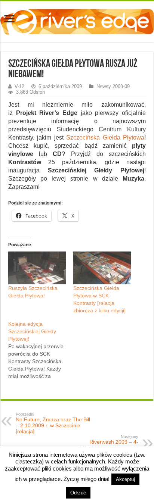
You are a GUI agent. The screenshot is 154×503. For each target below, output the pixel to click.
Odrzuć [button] (78, 493)
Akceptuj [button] (125, 479)
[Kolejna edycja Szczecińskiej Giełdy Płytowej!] (40, 350)
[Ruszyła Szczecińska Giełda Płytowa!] (37, 267)
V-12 (19, 86)
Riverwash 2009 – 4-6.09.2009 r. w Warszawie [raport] (108, 445)
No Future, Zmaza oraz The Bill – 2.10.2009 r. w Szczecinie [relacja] (53, 423)
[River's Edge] (77, 20)
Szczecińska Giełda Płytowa (105, 137)
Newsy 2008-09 (113, 86)
